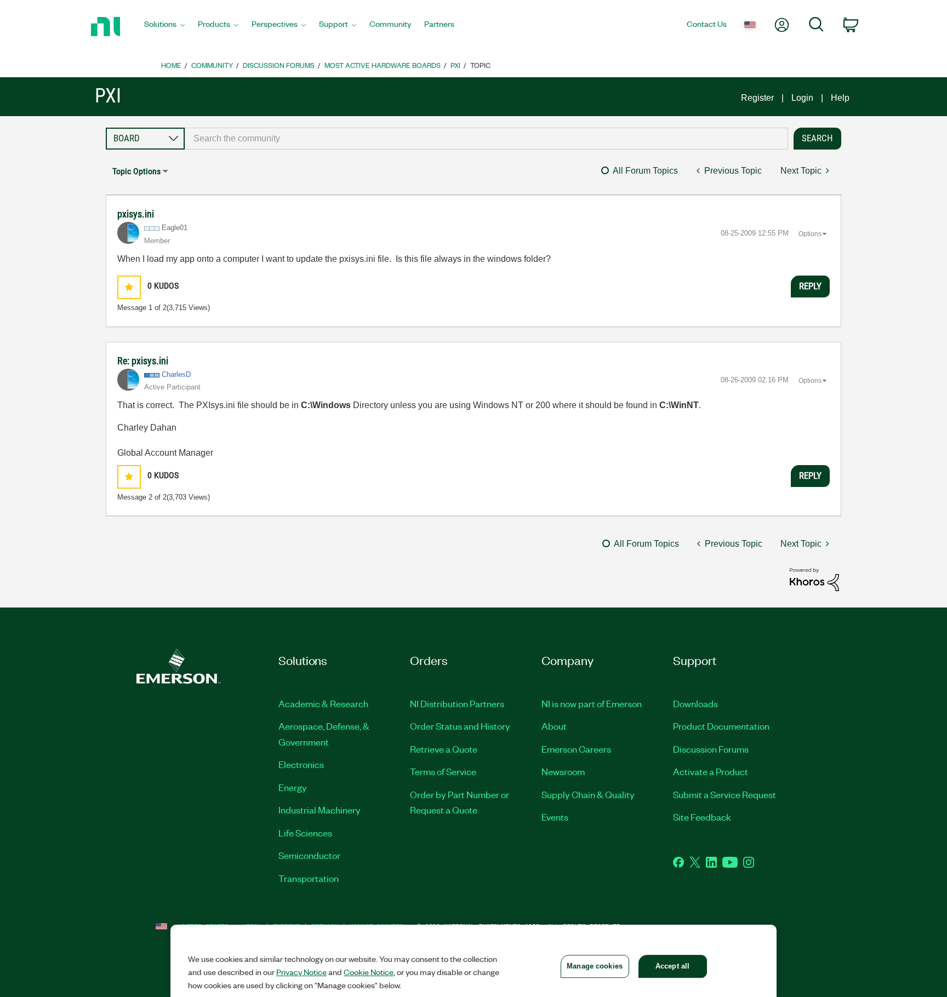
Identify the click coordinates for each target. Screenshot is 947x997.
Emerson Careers (576, 749)
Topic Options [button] (136, 171)
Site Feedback (702, 817)
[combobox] (486, 139)
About (554, 726)
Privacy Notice (301, 971)
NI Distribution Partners (457, 703)
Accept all (672, 966)
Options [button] (810, 234)
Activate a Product (710, 771)
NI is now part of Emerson (591, 703)
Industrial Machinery (319, 810)
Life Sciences (305, 833)
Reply (810, 285)
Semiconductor (309, 855)
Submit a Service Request (724, 794)
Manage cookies (595, 966)
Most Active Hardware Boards (382, 65)
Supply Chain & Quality (588, 794)
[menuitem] (164, 27)
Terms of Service (443, 771)
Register (757, 97)
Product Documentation (721, 726)
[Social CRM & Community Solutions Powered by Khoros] (814, 578)
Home (171, 65)
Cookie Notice (368, 971)
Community (212, 65)
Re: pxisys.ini (142, 360)
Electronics (301, 764)
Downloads (695, 703)
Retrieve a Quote (443, 749)
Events (554, 817)
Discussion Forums (279, 65)
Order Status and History (460, 726)
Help (840, 97)
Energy (292, 787)
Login (802, 97)
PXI (455, 65)
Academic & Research (323, 703)
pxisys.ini (135, 214)
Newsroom (563, 771)
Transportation (308, 878)
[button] (129, 287)
